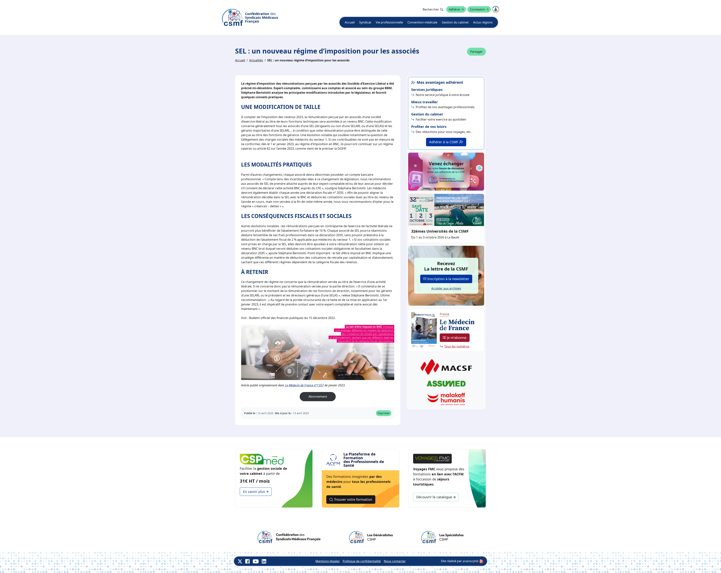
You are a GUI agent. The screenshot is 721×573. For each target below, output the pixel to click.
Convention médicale (422, 22)
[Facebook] (247, 561)
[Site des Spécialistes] (442, 537)
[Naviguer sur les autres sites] (495, 9)
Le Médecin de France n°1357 (304, 385)
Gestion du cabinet (455, 22)
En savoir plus (254, 491)
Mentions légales (327, 561)
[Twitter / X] (240, 561)
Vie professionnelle (389, 22)
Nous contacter (395, 561)
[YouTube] (256, 561)
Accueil (350, 22)
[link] (473, 561)
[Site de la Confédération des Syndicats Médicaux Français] (289, 537)
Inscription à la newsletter (448, 279)
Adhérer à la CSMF (443, 142)
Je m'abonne (456, 337)
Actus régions (483, 22)
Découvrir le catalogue (434, 497)
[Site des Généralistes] (371, 537)
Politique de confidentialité (362, 561)
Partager (476, 52)
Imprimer (384, 413)
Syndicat (365, 22)
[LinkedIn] (264, 561)
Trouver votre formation (353, 499)
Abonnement (317, 396)
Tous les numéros (456, 346)
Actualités (256, 60)
